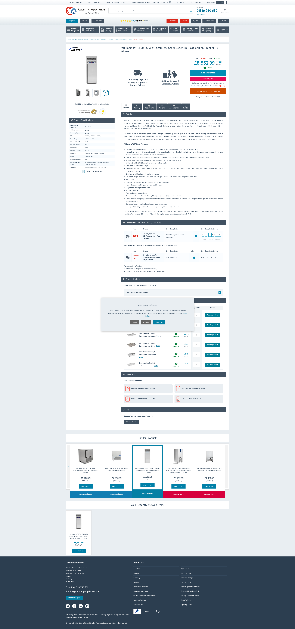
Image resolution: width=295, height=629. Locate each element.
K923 (141, 357)
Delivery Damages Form (114, 2)
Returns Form (92, 2)
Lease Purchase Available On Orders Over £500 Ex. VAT (150, 2)
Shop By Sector (186, 600)
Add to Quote (208, 78)
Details (126, 108)
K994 (158, 336)
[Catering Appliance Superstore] (85, 11)
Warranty (136, 577)
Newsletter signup (74, 597)
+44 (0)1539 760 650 (78, 587)
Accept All (158, 322)
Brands (84, 20)
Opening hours (201, 14)
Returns (136, 582)
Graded (184, 20)
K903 (158, 346)
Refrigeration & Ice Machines (80, 39)
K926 (156, 366)
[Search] (190, 10)
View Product (85, 486)
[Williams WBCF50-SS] (92, 70)
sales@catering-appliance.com (83, 591)
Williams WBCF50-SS (139, 39)
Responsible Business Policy (190, 591)
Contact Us (185, 569)
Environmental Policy (140, 591)
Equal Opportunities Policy (190, 586)
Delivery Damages (187, 577)
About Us (136, 569)
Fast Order (223, 20)
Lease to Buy (209, 20)
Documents (149, 108)
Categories (71, 20)
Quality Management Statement (144, 595)
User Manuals (138, 604)
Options (146, 322)
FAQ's (185, 108)
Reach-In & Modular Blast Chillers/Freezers (101, 39)
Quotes (195, 20)
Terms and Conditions (140, 586)
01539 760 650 (207, 10)
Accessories (174, 108)
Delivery (137, 108)
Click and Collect (186, 573)
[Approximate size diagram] (105, 93)
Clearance (172, 20)
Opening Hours (186, 604)
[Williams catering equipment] (75, 49)
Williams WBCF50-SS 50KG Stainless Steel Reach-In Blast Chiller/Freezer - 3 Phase (78, 536)
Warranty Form (74, 2)
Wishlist (215, 97)
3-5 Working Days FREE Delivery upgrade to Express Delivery (137, 82)
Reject (135, 322)
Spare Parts (98, 20)
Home (69, 39)
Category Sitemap (139, 600)
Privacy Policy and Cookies (190, 595)
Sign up (180, 2)
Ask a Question (131, 422)
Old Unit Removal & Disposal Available (170, 82)
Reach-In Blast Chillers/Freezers (123, 39)
